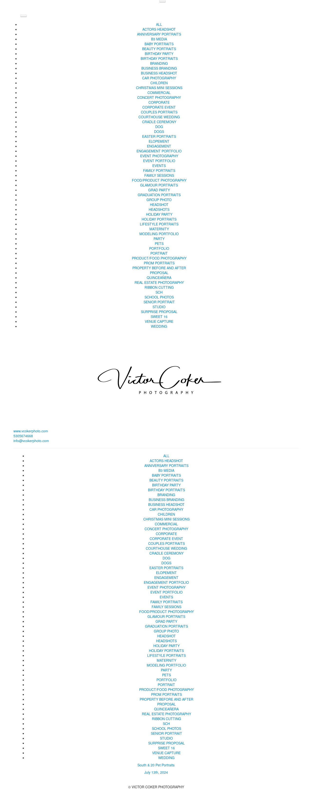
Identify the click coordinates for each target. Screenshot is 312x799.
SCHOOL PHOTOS (159, 297)
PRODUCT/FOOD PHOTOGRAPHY (159, 258)
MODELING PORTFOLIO (159, 233)
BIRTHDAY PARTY (159, 53)
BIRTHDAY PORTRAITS (159, 58)
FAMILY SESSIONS (159, 175)
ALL (159, 24)
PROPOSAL (159, 272)
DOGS (159, 131)
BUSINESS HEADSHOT (159, 73)
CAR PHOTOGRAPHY (159, 77)
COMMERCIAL (159, 92)
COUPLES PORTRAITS (159, 112)
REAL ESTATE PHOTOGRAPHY (159, 282)
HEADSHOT (159, 204)
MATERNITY (159, 228)
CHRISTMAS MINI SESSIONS (159, 87)
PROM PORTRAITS (159, 262)
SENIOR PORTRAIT (159, 301)
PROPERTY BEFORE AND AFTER (159, 267)
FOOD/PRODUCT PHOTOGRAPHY (159, 180)
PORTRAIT (159, 253)
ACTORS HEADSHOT (159, 29)
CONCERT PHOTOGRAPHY (159, 97)
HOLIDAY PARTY (159, 214)
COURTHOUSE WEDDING (159, 116)
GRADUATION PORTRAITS (159, 194)
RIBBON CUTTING (159, 287)
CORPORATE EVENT (159, 107)
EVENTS (159, 165)
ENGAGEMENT (159, 146)
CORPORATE (159, 102)
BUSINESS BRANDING (159, 68)
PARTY (159, 238)
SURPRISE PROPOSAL (159, 311)
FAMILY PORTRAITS (159, 170)
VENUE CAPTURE (159, 321)
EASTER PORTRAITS (159, 136)
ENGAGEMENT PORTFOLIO (159, 151)
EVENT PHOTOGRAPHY (159, 155)
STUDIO (159, 306)
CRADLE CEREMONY (159, 121)
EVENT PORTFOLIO (159, 160)
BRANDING (159, 63)
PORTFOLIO (159, 248)
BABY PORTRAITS (159, 43)
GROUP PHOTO (159, 199)
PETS (159, 243)
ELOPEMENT (159, 141)
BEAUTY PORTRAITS (159, 48)
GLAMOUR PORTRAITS (159, 185)
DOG (159, 126)
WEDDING (159, 326)
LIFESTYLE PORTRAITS (159, 224)
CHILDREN (159, 82)
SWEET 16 (159, 316)
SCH (159, 292)
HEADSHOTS (159, 209)
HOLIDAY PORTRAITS (159, 219)
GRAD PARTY (159, 189)
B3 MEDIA (159, 39)
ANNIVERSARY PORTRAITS (159, 34)
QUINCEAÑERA (159, 277)
